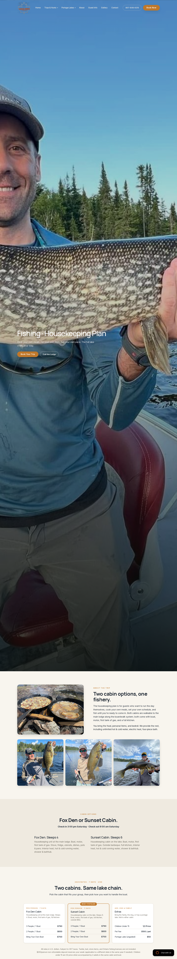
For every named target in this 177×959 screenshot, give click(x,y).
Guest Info (92, 8)
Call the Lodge (49, 354)
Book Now (151, 8)
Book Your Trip (28, 354)
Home (38, 8)
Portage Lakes (68, 8)
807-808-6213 (132, 8)
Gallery (104, 8)
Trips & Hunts (50, 8)
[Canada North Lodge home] (24, 7)
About (81, 8)
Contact (114, 8)
